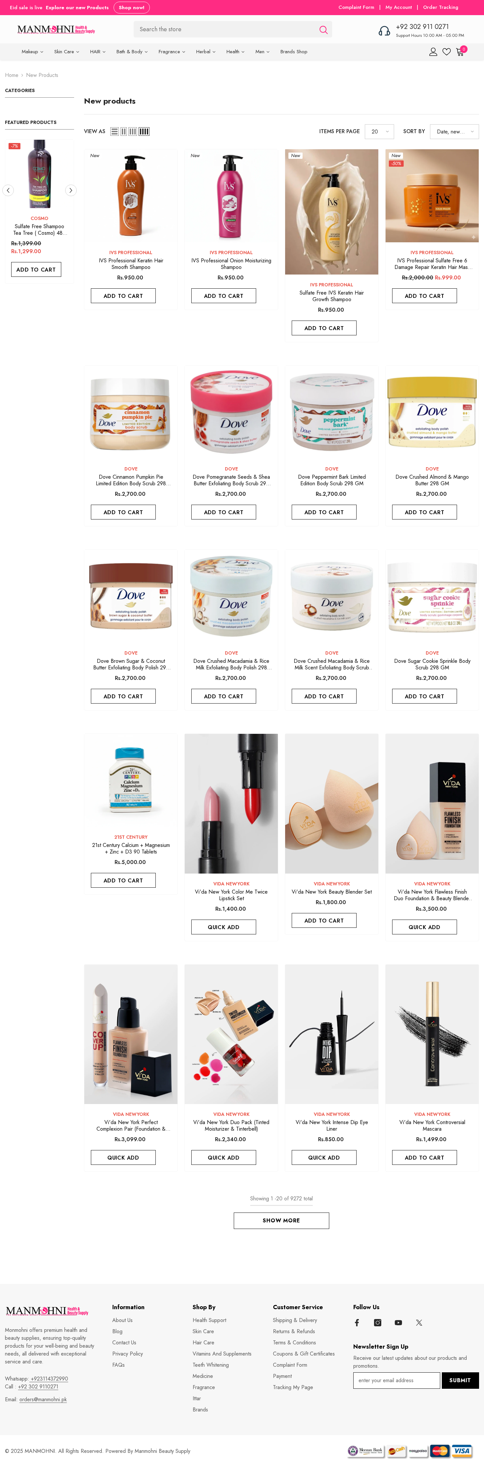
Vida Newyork (231, 883)
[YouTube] (398, 1323)
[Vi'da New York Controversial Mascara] (432, 1034)
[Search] (233, 29)
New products (42, 75)
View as (94, 131)
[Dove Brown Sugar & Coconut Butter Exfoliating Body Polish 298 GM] (130, 596)
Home (11, 75)
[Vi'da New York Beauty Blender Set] (331, 804)
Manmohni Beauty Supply (162, 1451)
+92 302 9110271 (38, 1386)
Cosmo (46, 218)
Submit (460, 1380)
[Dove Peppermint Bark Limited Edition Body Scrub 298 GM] (331, 412)
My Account (400, 7)
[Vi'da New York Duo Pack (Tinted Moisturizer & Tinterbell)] (231, 1034)
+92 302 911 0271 (422, 27)
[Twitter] (419, 1323)
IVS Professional (130, 252)
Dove (131, 469)
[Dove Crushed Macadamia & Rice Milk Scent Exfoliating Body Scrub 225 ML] (331, 596)
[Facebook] (357, 1323)
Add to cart (43, 270)
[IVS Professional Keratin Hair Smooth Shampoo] (130, 195)
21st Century (131, 837)
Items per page (339, 131)
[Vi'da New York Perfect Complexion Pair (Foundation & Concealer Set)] (130, 1034)
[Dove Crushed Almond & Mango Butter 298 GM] (432, 412)
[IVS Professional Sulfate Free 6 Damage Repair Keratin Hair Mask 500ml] (432, 195)
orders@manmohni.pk (43, 1399)
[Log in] (433, 52)
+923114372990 (48, 1379)
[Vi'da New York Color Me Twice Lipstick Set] (231, 804)
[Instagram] (378, 1323)
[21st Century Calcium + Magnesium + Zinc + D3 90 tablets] (130, 780)
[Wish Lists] (447, 52)
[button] (71, 190)
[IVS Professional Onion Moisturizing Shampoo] (231, 195)
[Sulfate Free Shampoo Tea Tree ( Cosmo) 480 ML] (46, 174)
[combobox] (224, 29)
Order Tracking (440, 7)
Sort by (414, 131)
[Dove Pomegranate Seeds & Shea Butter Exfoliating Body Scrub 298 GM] (231, 412)
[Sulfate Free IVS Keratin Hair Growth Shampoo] (331, 212)
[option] (46, 213)
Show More (281, 1220)
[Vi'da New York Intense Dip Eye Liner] (331, 1034)
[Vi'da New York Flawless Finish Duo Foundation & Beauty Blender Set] (432, 804)
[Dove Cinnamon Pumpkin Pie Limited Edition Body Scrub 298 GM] (130, 412)
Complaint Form (356, 7)
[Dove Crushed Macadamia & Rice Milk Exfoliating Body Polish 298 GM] (231, 596)
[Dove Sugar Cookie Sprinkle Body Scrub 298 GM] (432, 596)
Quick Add (224, 927)
